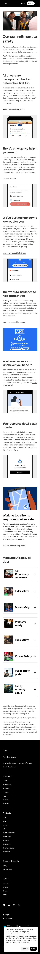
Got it (33, 949)
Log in (22, 3)
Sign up (30, 3)
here (27, 942)
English (7, 914)
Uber (5, 3)
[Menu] (37, 3)
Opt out (25, 949)
